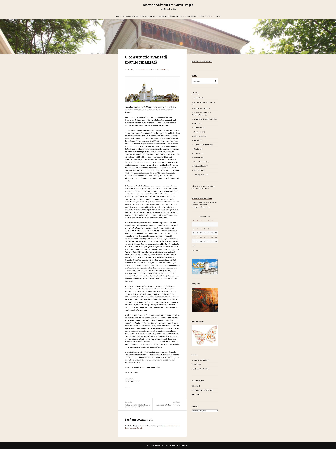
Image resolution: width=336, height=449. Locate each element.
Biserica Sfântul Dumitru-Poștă (168, 5)
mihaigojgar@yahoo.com (201, 207)
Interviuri (197, 140)
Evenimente (198, 128)
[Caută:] (205, 81)
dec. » (198, 251)
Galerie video (198, 136)
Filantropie (198, 132)
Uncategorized (162, 69)
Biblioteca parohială (148, 16)
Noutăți (196, 149)
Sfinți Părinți (198, 170)
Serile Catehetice (190, 16)
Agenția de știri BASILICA (201, 360)
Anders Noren (183, 445)
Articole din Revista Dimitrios (204, 102)
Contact (218, 16)
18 (201, 237)
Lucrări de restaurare (201, 145)
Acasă (117, 16)
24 (197, 241)
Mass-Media (163, 16)
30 (193, 245)
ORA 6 (202, 16)
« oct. (193, 251)
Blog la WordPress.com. (155, 445)
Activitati (197, 98)
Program (197, 158)
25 (201, 241)
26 (205, 241)
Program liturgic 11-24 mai (202, 390)
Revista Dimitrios (176, 16)
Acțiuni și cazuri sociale (130, 16)
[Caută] (215, 81)
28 (212, 241)
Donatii (196, 123)
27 (208, 241)
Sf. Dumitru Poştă (145, 69)
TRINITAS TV (196, 364)
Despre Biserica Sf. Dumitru (204, 119)
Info (209, 16)
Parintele (197, 153)
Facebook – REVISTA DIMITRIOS (202, 61)
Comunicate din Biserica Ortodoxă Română (201, 114)
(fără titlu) (196, 386)
